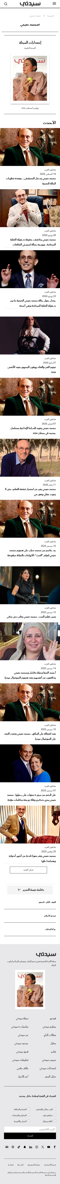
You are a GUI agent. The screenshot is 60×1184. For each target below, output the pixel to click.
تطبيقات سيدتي (20, 1060)
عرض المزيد (28, 870)
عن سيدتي (23, 1035)
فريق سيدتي (22, 1051)
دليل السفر (50, 1076)
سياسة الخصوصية (34, 1164)
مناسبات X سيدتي (19, 1026)
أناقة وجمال (47, 1121)
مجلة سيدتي (22, 1018)
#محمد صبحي (30, 25)
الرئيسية (50, 16)
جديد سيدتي (21, 1043)
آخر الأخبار (23, 1076)
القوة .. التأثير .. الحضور (47, 902)
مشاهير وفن (47, 1115)
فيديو (53, 1018)
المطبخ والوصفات (19, 1115)
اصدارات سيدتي (48, 1068)
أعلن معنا (21, 1164)
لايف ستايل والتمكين (44, 1109)
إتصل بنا (10, 1164)
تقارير (53, 1051)
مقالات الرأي (50, 1035)
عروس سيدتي (49, 1060)
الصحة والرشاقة (20, 1109)
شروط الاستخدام (50, 1164)
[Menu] (54, 3)
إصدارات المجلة (30, 43)
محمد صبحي (35, 16)
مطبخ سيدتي (49, 1026)
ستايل (53, 1043)
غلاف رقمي (22, 1068)
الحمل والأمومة (20, 1121)
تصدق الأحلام (50, 916)
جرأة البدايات (50, 929)
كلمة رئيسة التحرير (33, 890)
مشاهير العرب (50, 170)
